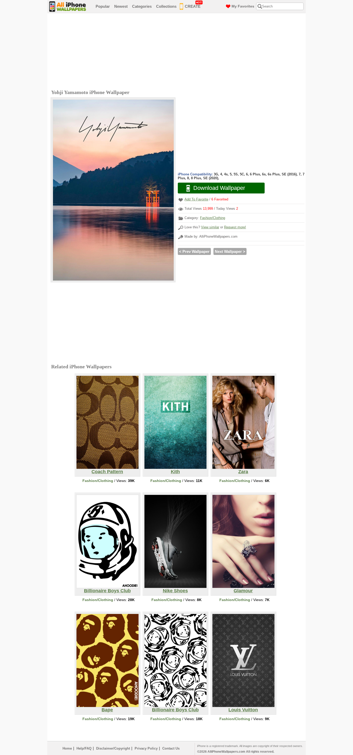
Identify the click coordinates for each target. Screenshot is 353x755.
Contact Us (171, 748)
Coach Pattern (107, 471)
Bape (107, 709)
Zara (243, 471)
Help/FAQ (83, 748)
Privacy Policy (146, 748)
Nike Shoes (175, 590)
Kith (175, 471)
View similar (210, 227)
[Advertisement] (178, 52)
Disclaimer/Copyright (113, 748)
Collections (166, 6)
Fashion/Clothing (212, 218)
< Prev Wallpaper (194, 251)
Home (67, 748)
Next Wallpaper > (230, 251)
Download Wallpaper (219, 188)
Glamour (243, 590)
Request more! (235, 227)
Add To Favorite (196, 199)
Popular (103, 6)
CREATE (193, 5)
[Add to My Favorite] (180, 199)
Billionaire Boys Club (107, 590)
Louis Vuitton (243, 709)
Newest (121, 6)
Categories (142, 6)
